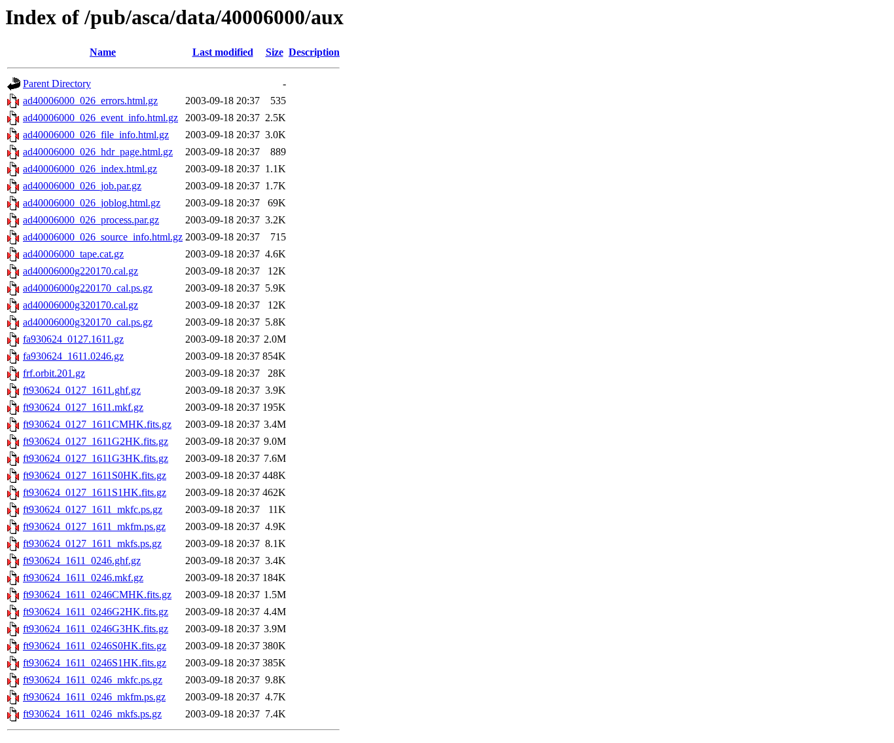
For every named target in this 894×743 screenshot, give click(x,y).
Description (314, 52)
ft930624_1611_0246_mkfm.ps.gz (94, 696)
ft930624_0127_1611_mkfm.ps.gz (94, 526)
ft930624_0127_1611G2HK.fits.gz (95, 441)
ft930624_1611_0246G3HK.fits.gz (95, 628)
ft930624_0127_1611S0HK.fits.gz (94, 475)
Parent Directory (57, 83)
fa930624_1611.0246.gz (73, 356)
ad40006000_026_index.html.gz (90, 168)
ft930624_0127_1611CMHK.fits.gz (97, 424)
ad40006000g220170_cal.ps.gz (87, 288)
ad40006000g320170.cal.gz (80, 305)
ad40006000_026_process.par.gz (91, 219)
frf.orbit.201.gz (54, 373)
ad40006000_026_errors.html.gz (90, 100)
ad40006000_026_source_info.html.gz (103, 236)
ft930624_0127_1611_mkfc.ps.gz (92, 509)
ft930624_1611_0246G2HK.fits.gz (95, 611)
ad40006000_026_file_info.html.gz (96, 134)
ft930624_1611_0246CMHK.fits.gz (97, 594)
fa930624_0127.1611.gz (73, 339)
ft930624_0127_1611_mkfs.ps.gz (92, 543)
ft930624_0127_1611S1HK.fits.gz (94, 492)
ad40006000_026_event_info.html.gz (100, 117)
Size (274, 52)
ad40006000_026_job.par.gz (82, 185)
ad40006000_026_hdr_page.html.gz (98, 151)
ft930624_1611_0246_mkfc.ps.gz (92, 679)
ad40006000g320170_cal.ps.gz (87, 322)
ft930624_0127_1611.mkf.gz (83, 407)
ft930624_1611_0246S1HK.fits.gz (94, 662)
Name (103, 52)
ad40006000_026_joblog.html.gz (91, 202)
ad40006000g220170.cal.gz (80, 270)
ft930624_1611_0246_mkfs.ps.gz (92, 713)
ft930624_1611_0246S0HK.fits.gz (94, 645)
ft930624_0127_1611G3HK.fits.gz (95, 458)
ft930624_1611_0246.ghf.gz (82, 560)
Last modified (222, 52)
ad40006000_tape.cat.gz (73, 253)
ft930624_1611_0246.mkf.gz (83, 577)
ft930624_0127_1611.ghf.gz (82, 390)
